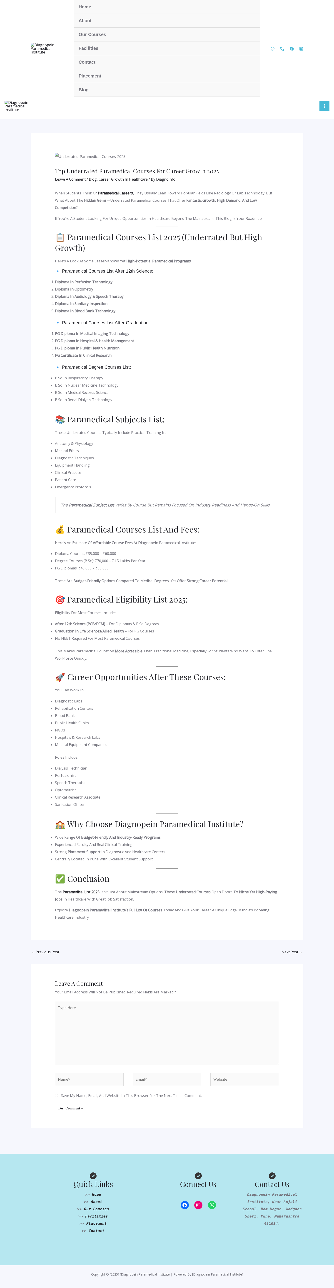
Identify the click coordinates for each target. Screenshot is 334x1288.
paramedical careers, (115, 193)
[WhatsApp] (273, 49)
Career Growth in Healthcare (123, 179)
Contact (87, 62)
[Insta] (301, 49)
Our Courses (92, 34)
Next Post (292, 951)
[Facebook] (292, 49)
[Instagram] (198, 1205)
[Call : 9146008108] (282, 49)
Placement (90, 75)
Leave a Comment (70, 179)
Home (85, 6)
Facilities (88, 48)
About (85, 20)
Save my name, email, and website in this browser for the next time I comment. (131, 1095)
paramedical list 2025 (81, 891)
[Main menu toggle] (324, 106)
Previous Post (45, 951)
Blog (84, 89)
